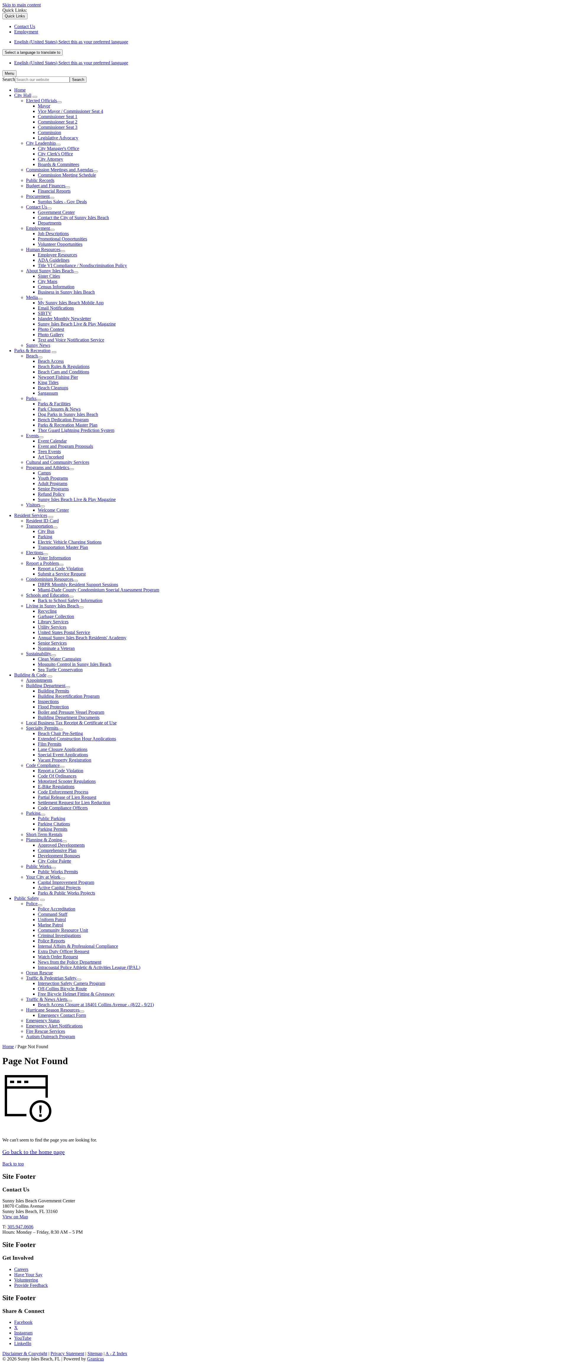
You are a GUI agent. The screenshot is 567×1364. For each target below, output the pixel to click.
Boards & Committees (58, 164)
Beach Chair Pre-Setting (60, 733)
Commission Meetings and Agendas (59, 169)
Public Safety (26, 898)
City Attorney (50, 159)
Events (32, 435)
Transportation (39, 526)
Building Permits (53, 690)
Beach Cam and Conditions (63, 371)
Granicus (95, 1358)
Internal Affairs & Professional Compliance (78, 946)
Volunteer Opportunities (60, 244)
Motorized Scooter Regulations (67, 781)
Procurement (38, 196)
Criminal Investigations (59, 935)
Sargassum (48, 393)
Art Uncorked (51, 456)
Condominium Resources (49, 579)
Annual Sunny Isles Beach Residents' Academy (82, 637)
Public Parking (51, 818)
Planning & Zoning (44, 839)
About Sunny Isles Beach (50, 270)
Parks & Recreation (32, 350)
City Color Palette (54, 861)
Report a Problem (42, 563)
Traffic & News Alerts (46, 999)
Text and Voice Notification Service (71, 339)
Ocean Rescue (39, 972)
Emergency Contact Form (62, 1015)
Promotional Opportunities (62, 238)
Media (32, 297)
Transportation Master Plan (63, 547)
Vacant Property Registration (64, 760)
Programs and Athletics (47, 467)
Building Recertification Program (69, 696)
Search (8, 79)
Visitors (33, 504)
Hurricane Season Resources (52, 1009)
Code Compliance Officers (63, 807)
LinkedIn (22, 1343)
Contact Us (36, 206)
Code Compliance (43, 765)
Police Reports (51, 940)
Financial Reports (54, 191)
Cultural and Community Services (57, 462)
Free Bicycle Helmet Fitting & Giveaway (76, 993)
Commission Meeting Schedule (67, 175)
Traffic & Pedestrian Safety (51, 978)
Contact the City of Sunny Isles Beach (73, 217)
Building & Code (30, 674)
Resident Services (30, 515)
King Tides (48, 382)
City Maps (47, 281)
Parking (45, 536)
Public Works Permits (58, 871)
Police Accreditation (56, 908)
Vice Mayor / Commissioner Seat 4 (70, 111)
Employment (38, 228)
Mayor (44, 105)
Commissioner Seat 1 (57, 116)
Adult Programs (52, 483)
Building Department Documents (69, 717)
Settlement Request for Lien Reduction (74, 802)
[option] (289, 42)
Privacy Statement (67, 1353)
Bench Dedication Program (63, 419)
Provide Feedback (31, 1285)
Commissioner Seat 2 (57, 121)
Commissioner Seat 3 (57, 127)
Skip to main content (21, 4)
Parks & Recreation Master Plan (67, 424)
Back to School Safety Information (70, 600)
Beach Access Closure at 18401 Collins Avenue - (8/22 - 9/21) (96, 1004)
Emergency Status (43, 1020)
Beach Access (51, 361)
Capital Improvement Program (66, 882)
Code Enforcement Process (63, 791)
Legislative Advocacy (58, 137)
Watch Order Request (58, 956)
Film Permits (49, 744)
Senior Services (52, 643)
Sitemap (94, 1353)
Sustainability (38, 653)
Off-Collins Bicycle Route (62, 988)
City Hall (22, 95)
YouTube (22, 1338)
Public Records (40, 180)
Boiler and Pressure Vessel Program (71, 712)
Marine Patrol (50, 924)
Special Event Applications (63, 754)
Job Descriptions (53, 233)
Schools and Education (47, 595)
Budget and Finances (45, 185)
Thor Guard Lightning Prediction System (76, 430)
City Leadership (41, 143)
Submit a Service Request (62, 573)
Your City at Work (43, 876)
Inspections (48, 701)
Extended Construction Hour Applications (77, 738)
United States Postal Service (64, 632)
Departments (49, 222)
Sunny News (38, 345)
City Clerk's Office (55, 153)
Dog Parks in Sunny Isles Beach (68, 414)
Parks (31, 398)
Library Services (53, 621)
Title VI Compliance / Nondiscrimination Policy (82, 265)
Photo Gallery (51, 334)
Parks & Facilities (54, 403)
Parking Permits (52, 829)
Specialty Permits (42, 728)
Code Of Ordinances (57, 775)
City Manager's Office (58, 148)
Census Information (56, 286)
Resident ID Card (42, 520)
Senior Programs (53, 488)
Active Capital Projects (59, 887)
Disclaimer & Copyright (24, 1353)
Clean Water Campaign (59, 658)
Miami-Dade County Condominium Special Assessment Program (98, 589)
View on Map (15, 1216)
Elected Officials (41, 100)
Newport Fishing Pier (58, 377)
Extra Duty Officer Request (63, 951)
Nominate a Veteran (56, 648)
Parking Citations (54, 823)
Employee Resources (57, 254)
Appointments (39, 680)
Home (8, 1046)
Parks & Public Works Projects (66, 892)
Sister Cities (49, 276)
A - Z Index (116, 1353)
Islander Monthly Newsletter (64, 318)
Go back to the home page (33, 1152)
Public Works (38, 866)
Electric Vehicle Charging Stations (70, 541)
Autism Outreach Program (50, 1036)
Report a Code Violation (60, 568)
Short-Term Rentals (44, 834)
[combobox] (32, 52)
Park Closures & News (59, 409)
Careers (21, 1269)
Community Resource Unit (63, 930)
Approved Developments (61, 845)
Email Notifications (56, 307)
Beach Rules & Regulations (63, 366)
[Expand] (34, 97)
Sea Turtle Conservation (60, 669)
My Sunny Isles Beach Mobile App (71, 302)
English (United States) (71, 41)
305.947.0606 (20, 1226)
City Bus (46, 531)
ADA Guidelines (53, 260)
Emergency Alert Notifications (54, 1025)
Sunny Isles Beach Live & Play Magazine (77, 323)
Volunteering (26, 1279)
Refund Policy (51, 494)
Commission (49, 132)
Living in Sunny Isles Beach (52, 605)
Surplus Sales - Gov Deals (62, 201)
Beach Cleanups (53, 387)
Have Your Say (28, 1274)
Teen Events (49, 451)
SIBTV (45, 313)
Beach (32, 355)
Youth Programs (53, 478)
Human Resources (43, 249)
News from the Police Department (69, 962)
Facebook (23, 1322)
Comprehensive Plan (57, 850)
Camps (44, 472)
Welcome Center (53, 510)
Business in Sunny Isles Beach (66, 292)
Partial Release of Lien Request (67, 797)
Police (32, 903)
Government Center (56, 212)
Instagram (23, 1332)
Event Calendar (52, 440)
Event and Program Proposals (65, 446)
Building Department (45, 685)
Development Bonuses (59, 855)
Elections (34, 552)
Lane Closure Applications (62, 749)
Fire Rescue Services (45, 1031)
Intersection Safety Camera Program (71, 983)
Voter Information (54, 557)
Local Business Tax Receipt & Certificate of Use (71, 722)
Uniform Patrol (52, 919)
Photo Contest (51, 329)
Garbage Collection (56, 616)
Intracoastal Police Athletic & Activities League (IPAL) (89, 967)
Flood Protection (53, 706)
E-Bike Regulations (56, 786)
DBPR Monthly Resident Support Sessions (78, 584)
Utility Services (52, 627)
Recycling (47, 611)
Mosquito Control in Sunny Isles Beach (74, 664)
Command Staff (52, 914)
